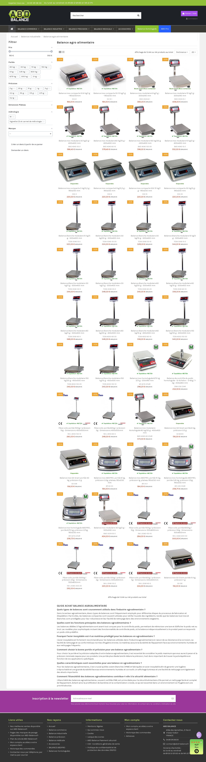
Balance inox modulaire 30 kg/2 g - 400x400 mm (74, 142)
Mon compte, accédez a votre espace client (23, 743)
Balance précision (57, 737)
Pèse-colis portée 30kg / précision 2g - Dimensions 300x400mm (109, 578)
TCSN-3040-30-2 (109, 289)
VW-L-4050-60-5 (109, 434)
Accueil (52, 726)
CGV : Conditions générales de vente (103, 744)
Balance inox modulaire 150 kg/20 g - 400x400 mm (145, 142)
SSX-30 (180, 194)
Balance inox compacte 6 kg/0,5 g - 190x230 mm (110, 189)
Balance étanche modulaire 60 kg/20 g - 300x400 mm (145, 284)
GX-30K (74, 484)
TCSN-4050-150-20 (74, 384)
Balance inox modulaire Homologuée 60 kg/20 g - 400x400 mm (144, 430)
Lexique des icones (95, 737)
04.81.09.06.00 (172, 740)
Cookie (90, 733)
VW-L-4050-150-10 (74, 434)
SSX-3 (74, 194)
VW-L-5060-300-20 (74, 586)
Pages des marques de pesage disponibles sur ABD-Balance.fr (24, 734)
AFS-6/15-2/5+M (74, 536)
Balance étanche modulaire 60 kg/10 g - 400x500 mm (145, 332)
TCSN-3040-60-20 (145, 289)
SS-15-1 (109, 99)
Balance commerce (57, 730)
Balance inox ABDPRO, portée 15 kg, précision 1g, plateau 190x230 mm (145, 479)
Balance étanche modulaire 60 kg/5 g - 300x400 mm (74, 332)
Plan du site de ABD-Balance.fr (23, 739)
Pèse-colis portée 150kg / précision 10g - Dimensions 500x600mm (145, 529)
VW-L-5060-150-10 (145, 534)
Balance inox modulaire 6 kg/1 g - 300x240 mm (144, 94)
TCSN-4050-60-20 (109, 337)
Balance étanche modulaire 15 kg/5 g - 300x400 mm (74, 237)
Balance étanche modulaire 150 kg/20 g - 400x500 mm (74, 379)
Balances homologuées (59, 751)
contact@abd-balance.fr (177, 744)
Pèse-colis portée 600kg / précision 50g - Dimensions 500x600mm (179, 530)
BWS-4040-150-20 (145, 147)
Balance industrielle (58, 733)
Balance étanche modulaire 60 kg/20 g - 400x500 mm (109, 332)
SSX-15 (144, 194)
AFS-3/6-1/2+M (180, 486)
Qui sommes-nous (95, 730)
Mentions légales (95, 726)
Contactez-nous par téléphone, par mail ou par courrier (26, 753)
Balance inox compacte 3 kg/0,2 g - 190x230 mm (74, 189)
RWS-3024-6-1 (144, 99)
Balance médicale (57, 740)
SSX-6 (109, 194)
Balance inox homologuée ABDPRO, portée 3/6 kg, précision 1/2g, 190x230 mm (180, 480)
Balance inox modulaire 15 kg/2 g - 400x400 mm (180, 142)
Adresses (130, 736)
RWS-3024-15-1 (179, 99)
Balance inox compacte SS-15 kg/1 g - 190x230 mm (109, 94)
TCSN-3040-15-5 (74, 242)
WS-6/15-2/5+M (144, 384)
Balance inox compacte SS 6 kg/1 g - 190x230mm (74, 94)
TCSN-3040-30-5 (74, 289)
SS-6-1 (74, 99)
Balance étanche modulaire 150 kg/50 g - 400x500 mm (180, 332)
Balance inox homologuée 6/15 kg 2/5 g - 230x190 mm (145, 379)
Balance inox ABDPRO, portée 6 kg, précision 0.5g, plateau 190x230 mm (109, 480)
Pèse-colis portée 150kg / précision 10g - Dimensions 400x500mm (74, 429)
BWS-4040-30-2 (74, 147)
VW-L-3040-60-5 (145, 583)
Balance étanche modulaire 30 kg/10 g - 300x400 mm (145, 237)
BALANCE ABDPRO (57, 747)
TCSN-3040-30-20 (109, 242)
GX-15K (179, 583)
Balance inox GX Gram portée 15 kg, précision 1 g (180, 578)
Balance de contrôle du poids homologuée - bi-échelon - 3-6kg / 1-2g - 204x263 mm (180, 380)
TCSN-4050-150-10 (109, 384)
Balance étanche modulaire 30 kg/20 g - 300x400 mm (109, 237)
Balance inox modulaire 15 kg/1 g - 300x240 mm (180, 94)
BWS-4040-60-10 (109, 147)
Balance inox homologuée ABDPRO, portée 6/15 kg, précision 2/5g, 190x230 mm (74, 530)
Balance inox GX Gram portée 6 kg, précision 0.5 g (179, 429)
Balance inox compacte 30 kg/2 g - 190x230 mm (180, 189)
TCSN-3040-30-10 (144, 242)
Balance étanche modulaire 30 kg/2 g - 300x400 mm (109, 284)
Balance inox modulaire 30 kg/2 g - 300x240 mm (109, 529)
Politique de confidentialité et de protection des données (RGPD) (101, 749)
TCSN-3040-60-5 (74, 337)
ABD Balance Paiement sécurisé (101, 740)
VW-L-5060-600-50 (180, 536)
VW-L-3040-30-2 (109, 583)
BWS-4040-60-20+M (144, 436)
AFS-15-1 (145, 484)
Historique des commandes (22, 748)
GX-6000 (179, 434)
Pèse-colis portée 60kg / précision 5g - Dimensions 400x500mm (109, 429)
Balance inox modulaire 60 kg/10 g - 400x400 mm (110, 142)
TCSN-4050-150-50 (180, 337)
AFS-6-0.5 (109, 486)
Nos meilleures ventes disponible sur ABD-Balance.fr (25, 727)
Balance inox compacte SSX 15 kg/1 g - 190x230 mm (144, 189)
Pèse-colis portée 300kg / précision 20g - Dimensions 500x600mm (74, 580)
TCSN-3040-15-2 (180, 242)
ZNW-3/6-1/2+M (180, 386)
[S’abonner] (173, 698)
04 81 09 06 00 (34, 3)
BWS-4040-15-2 (180, 147)
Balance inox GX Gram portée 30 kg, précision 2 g (74, 479)
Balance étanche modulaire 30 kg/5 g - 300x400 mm (74, 284)
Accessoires (54, 744)
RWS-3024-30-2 (110, 534)
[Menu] (201, 741)
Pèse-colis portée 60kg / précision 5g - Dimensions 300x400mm (144, 578)
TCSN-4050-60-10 (144, 337)
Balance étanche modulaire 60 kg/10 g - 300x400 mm (180, 284)
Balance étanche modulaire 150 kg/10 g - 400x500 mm (109, 379)
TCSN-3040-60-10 (180, 289)
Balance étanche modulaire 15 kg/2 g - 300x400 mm (180, 237)
